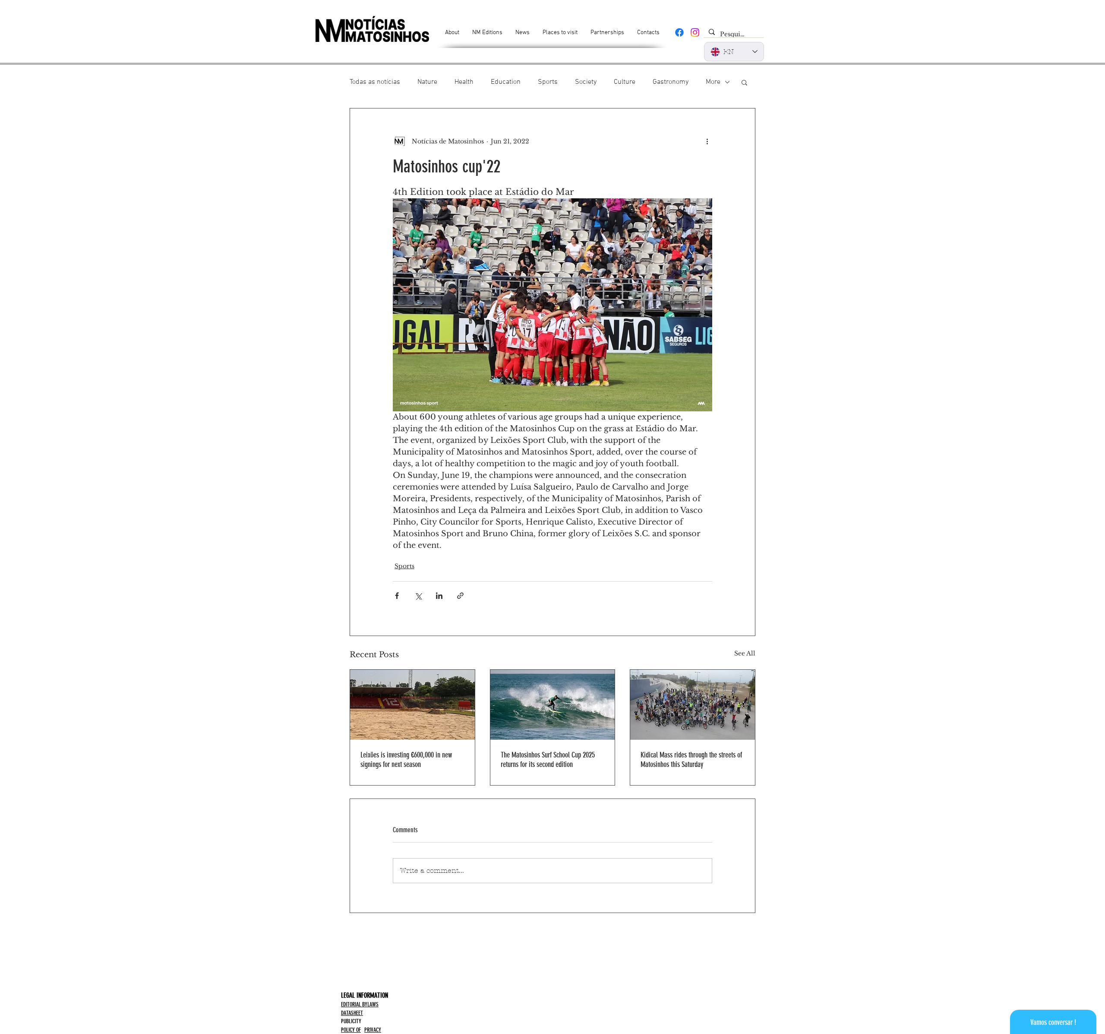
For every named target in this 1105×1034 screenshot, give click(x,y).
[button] (744, 82)
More (713, 82)
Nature (427, 82)
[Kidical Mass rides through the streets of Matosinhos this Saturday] (692, 705)
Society (586, 82)
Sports (548, 82)
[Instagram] (695, 32)
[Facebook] (679, 32)
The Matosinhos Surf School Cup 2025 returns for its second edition (548, 759)
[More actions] (707, 141)
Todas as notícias (375, 82)
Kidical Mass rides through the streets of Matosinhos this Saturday (691, 759)
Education (506, 82)
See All (744, 653)
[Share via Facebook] (397, 596)
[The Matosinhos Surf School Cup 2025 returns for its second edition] (552, 705)
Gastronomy (670, 82)
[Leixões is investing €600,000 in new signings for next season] (412, 705)
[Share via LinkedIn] (439, 596)
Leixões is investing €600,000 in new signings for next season (406, 759)
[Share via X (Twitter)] (418, 596)
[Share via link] (460, 596)
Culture (624, 82)
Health (464, 82)
